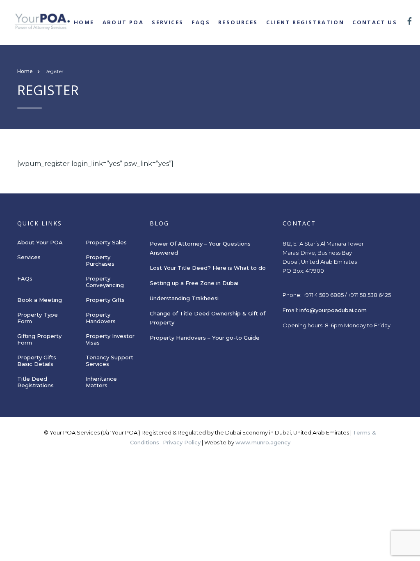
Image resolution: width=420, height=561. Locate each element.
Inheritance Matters (101, 382)
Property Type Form (37, 317)
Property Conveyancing (105, 281)
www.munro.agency (262, 442)
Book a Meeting (39, 300)
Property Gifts (105, 300)
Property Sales (106, 242)
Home (84, 22)
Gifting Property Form (39, 339)
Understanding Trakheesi (184, 298)
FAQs (201, 22)
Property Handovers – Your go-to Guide (205, 337)
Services (167, 22)
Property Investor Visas (110, 339)
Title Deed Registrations (35, 382)
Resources (238, 22)
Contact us (374, 22)
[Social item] (409, 22)
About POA (123, 22)
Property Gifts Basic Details (36, 360)
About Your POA (40, 242)
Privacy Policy (182, 442)
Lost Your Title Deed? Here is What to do (208, 267)
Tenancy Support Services (109, 360)
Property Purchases (100, 260)
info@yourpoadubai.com (333, 310)
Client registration (305, 22)
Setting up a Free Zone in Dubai (194, 283)
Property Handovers (101, 317)
